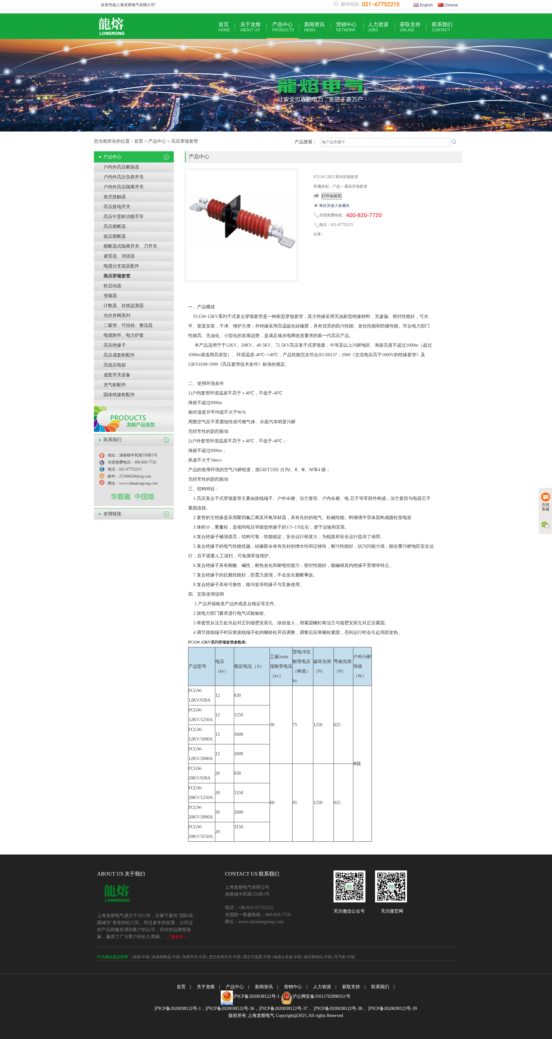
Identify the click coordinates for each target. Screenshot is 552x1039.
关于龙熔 (250, 27)
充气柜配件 (114, 384)
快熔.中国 (141, 957)
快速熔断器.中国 (166, 957)
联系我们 (442, 27)
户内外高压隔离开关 (123, 186)
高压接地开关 (116, 206)
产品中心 (283, 27)
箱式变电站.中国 (318, 957)
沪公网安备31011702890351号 (321, 996)
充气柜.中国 (344, 957)
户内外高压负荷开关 (123, 177)
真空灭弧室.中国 (257, 957)
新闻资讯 (314, 27)
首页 (224, 27)
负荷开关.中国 (194, 957)
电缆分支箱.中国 (287, 957)
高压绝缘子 (114, 345)
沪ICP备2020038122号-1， (179, 1008)
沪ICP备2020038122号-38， (339, 1008)
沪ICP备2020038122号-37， (285, 1008)
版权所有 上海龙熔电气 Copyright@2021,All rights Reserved (285, 1015)
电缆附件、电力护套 (123, 335)
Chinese (450, 5)
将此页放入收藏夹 (334, 205)
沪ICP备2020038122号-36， (232, 1008)
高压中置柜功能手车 (123, 216)
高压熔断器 (114, 226)
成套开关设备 (116, 375)
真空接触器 (114, 196)
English (426, 5)
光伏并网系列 (116, 315)
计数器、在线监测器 (123, 305)
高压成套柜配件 (119, 355)
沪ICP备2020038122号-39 (392, 1008)
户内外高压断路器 (121, 167)
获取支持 (410, 27)
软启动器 (112, 285)
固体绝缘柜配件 (119, 394)
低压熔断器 (114, 236)
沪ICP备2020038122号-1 (256, 996)
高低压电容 (114, 365)
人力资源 (378, 27)
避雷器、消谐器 (119, 256)
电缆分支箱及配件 (121, 266)
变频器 (110, 295)
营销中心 (346, 27)
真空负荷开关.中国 (225, 957)
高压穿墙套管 (116, 276)
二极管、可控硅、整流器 (128, 325)
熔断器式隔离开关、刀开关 (130, 246)
